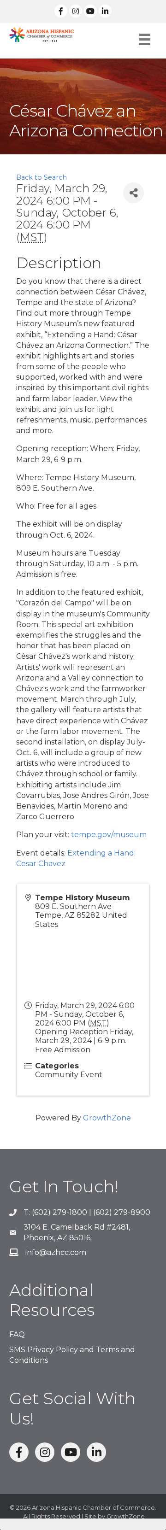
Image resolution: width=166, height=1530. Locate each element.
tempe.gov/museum (109, 834)
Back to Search (41, 177)
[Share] (133, 192)
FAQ (17, 1334)
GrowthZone (107, 1118)
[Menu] (144, 39)
